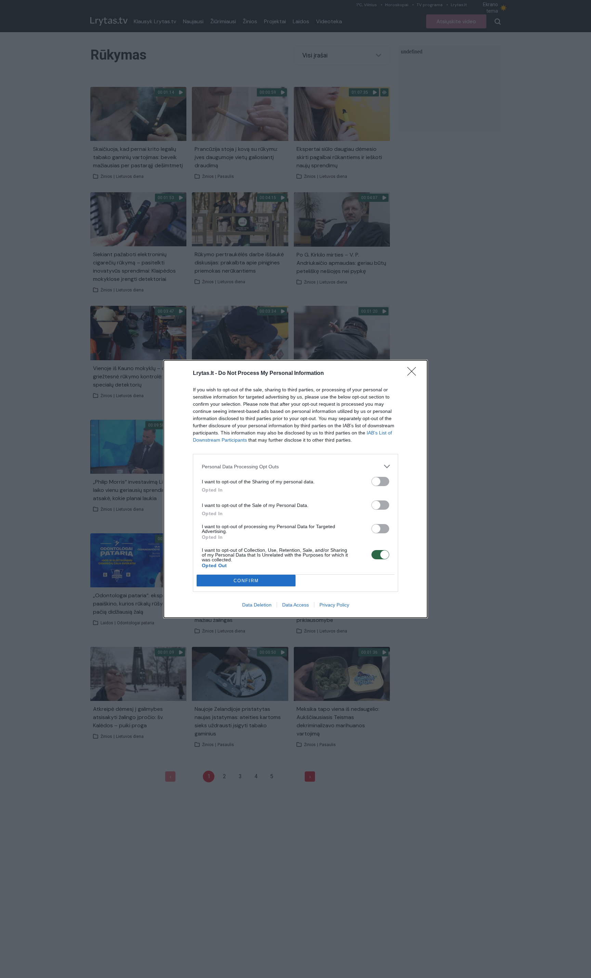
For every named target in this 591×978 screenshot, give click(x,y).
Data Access (295, 605)
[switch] (380, 481)
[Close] (413, 373)
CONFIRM (246, 580)
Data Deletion (257, 605)
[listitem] (295, 466)
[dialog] (295, 489)
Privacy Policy (334, 605)
